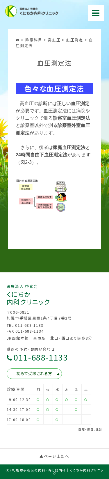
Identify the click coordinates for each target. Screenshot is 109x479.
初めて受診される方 (34, 373)
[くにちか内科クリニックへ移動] (18, 39)
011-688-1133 (41, 357)
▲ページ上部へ (54, 456)
